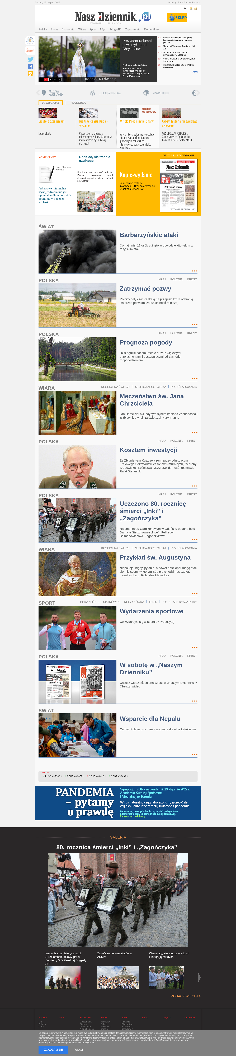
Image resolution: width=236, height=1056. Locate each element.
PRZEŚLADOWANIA (184, 386)
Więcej (194, 72)
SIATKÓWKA (111, 601)
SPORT (47, 603)
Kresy (41, 1026)
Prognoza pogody (146, 342)
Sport (92, 29)
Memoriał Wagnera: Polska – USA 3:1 (179, 47)
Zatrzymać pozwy (145, 288)
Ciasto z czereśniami (52, 121)
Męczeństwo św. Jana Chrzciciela (152, 400)
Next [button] (198, 93)
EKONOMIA (85, 1017)
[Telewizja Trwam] (30, 50)
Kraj (40, 1022)
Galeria (78, 103)
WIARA (47, 388)
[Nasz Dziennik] (113, 17)
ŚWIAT (46, 226)
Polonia (42, 1024)
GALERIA (118, 837)
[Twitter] (31, 59)
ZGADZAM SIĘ (53, 1049)
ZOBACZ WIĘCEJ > (186, 996)
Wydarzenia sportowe (151, 611)
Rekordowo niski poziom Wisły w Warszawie (178, 66)
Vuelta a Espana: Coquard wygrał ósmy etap (179, 60)
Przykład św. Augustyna (155, 557)
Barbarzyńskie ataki (149, 234)
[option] (66, 93)
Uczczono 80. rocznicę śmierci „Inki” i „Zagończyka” (153, 511)
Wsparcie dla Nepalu (150, 718)
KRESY (192, 279)
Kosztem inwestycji (148, 449)
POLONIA (176, 279)
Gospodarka (86, 1022)
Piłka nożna (127, 1024)
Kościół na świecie (106, 1027)
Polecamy (51, 103)
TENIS (153, 601)
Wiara (82, 29)
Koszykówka (127, 1029)
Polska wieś (85, 1026)
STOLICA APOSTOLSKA (150, 386)
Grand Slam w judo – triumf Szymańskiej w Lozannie (175, 53)
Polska (43, 29)
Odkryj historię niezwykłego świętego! (179, 123)
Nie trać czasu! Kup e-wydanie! (93, 123)
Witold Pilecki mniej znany (137, 121)
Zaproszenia (132, 29)
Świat (54, 29)
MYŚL (145, 1017)
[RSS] (30, 73)
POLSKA (49, 280)
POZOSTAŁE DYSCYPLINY (179, 601)
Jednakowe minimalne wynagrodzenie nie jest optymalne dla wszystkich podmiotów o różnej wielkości (55, 195)
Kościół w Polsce (105, 1023)
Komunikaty (151, 29)
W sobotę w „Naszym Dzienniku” (151, 668)
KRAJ (162, 279)
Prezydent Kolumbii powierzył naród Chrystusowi (137, 45)
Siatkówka (126, 1026)
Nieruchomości (87, 1029)
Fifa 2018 (125, 1022)
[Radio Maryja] (30, 40)
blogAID (115, 29)
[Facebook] (30, 66)
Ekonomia (68, 29)
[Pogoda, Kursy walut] (193, 8)
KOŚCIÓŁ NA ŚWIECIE (100, 79)
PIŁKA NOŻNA (89, 601)
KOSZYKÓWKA (134, 601)
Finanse (84, 1024)
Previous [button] (37, 93)
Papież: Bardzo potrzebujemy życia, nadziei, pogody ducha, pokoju (177, 40)
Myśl (103, 29)
